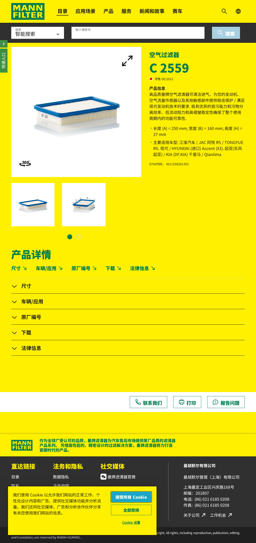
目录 (63, 11)
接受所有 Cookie (131, 497)
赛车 (177, 11)
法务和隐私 (68, 466)
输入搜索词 (83, 29)
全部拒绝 (131, 510)
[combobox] (138, 33)
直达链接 (23, 466)
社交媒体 (112, 466)
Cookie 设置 (131, 522)
